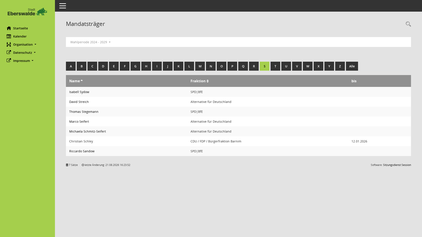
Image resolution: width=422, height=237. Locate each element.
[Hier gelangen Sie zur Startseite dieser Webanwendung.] (27, 11)
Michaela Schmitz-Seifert (87, 131)
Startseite (20, 28)
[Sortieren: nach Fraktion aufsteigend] (208, 81)
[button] (27, 44)
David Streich (79, 102)
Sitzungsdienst (397, 165)
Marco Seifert (79, 121)
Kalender (20, 36)
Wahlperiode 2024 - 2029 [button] (89, 42)
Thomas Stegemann (83, 112)
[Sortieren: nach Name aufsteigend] (82, 81)
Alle (352, 66)
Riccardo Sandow (82, 151)
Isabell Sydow (79, 92)
